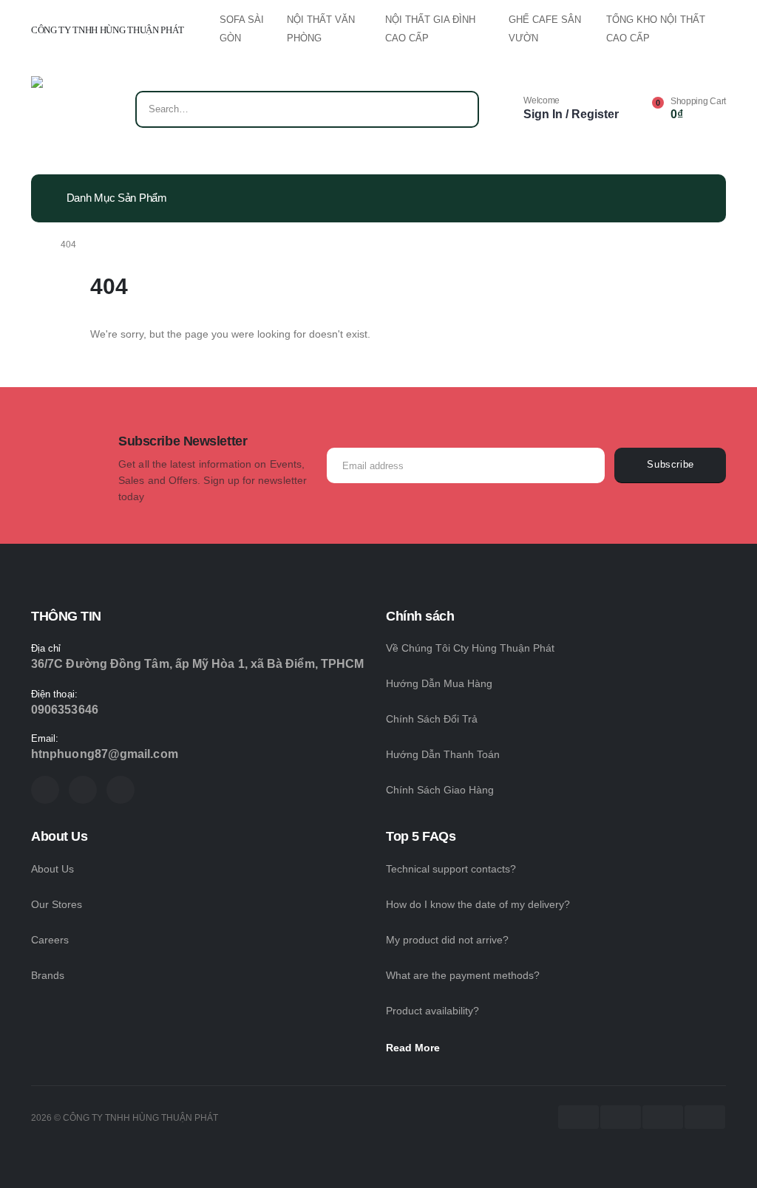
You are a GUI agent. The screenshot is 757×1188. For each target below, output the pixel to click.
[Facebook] (45, 790)
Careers (50, 940)
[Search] (458, 109)
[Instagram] (120, 790)
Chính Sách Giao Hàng (440, 790)
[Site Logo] (73, 113)
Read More (414, 1048)
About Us (52, 869)
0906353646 (64, 709)
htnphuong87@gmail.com (104, 754)
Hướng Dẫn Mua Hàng (439, 683)
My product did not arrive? (447, 940)
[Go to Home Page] (35, 244)
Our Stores (56, 904)
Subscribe (670, 465)
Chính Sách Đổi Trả (432, 719)
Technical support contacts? (451, 869)
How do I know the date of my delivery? (478, 904)
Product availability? (432, 1011)
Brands (47, 975)
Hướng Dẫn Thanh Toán (443, 754)
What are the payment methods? (463, 975)
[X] (83, 790)
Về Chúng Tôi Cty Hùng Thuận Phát (470, 648)
